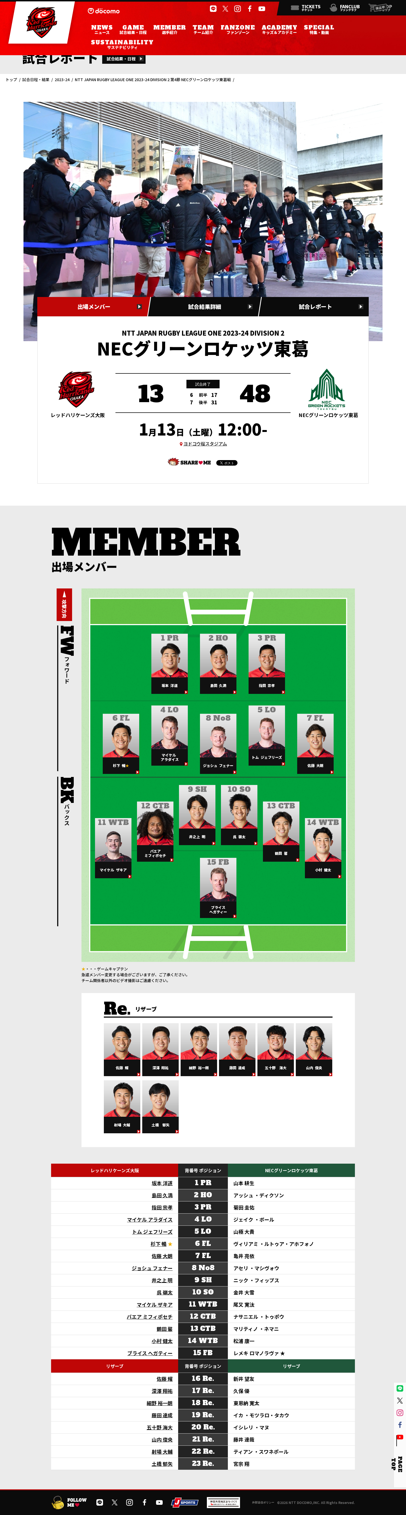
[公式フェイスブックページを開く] (249, 9)
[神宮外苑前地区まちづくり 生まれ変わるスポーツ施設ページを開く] (223, 1506)
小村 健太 (162, 1340)
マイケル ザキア (155, 1304)
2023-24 (62, 79)
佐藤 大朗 (162, 1255)
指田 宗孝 (162, 1207)
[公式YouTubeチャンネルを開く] (262, 9)
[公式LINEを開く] (213, 9)
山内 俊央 (162, 1439)
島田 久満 (162, 1195)
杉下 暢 (159, 1243)
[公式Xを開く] (225, 9)
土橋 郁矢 (162, 1463)
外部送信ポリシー (263, 1502)
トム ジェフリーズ (152, 1231)
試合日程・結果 (35, 79)
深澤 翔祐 (162, 1390)
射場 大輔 (162, 1451)
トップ (11, 79)
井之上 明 (162, 1280)
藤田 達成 (162, 1415)
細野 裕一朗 (160, 1403)
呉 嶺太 (165, 1292)
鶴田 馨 (165, 1328)
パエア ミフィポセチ (150, 1316)
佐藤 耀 (165, 1378)
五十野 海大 (160, 1427)
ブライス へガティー (150, 1353)
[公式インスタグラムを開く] (237, 9)
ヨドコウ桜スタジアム (205, 443)
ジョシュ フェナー (152, 1268)
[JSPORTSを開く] (185, 1505)
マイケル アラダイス (150, 1219)
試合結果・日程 (121, 59)
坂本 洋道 (162, 1183)
